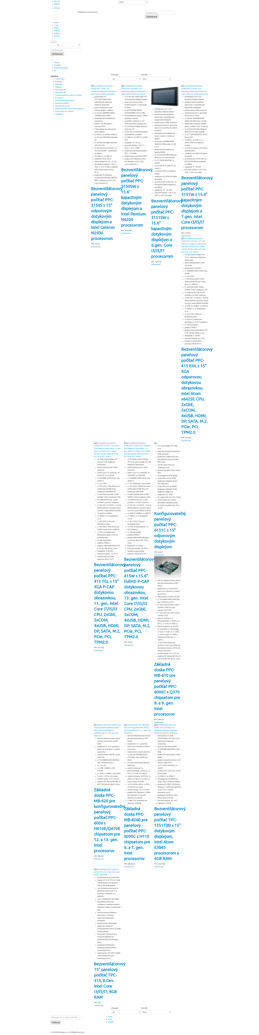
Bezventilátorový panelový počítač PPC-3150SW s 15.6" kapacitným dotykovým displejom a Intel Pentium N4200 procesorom (137, 197)
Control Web (59, 79)
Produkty (57, 65)
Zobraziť (114, 75)
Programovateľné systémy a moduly (68, 95)
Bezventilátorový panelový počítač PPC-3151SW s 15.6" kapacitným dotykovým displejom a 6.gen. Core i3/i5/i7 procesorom (167, 228)
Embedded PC (60, 90)
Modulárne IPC (60, 92)
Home (110, 1017)
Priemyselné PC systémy (64, 111)
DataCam (58, 82)
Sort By (144, 75)
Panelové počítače (61, 68)
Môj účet (57, 1)
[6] (155, 443)
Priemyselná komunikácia (64, 101)
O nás (110, 1019)
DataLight (58, 84)
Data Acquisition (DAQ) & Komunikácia (69, 109)
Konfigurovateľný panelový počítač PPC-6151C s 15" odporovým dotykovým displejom (170, 530)
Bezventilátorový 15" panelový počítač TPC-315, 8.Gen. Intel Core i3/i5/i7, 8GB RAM (109, 980)
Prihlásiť (57, 4)
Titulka (56, 62)
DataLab (58, 87)
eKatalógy (59, 114)
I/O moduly (59, 98)
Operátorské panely (62, 106)
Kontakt (110, 1022)
